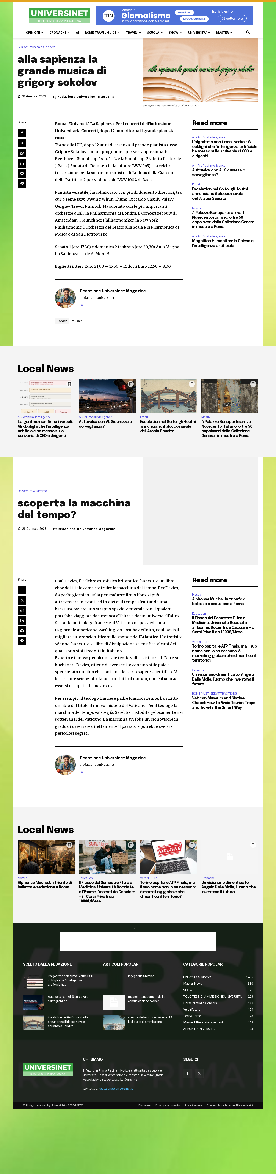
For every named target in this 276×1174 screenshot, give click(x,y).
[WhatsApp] (22, 153)
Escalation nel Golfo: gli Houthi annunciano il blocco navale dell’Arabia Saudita (220, 194)
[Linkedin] (22, 163)
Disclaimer (144, 1105)
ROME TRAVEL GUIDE (100, 32)
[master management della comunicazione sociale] (114, 1002)
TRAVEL (132, 32)
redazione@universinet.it (116, 1088)
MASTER (222, 32)
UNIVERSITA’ (197, 32)
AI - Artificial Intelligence (208, 137)
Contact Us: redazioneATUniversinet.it (230, 1105)
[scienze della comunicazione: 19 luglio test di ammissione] (114, 1022)
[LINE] (22, 183)
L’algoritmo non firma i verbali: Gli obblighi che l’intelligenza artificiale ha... (70, 980)
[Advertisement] (138, 941)
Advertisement (194, 1105)
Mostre (197, 208)
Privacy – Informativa (168, 1105)
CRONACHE (58, 32)
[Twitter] (22, 143)
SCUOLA (153, 32)
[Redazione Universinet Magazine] (65, 298)
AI (77, 32)
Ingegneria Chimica (141, 976)
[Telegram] (22, 173)
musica (77, 321)
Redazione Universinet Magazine (86, 97)
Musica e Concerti (43, 47)
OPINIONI (33, 32)
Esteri (196, 184)
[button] (248, 33)
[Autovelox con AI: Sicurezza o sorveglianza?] (107, 396)
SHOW (173, 32)
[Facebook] (22, 133)
